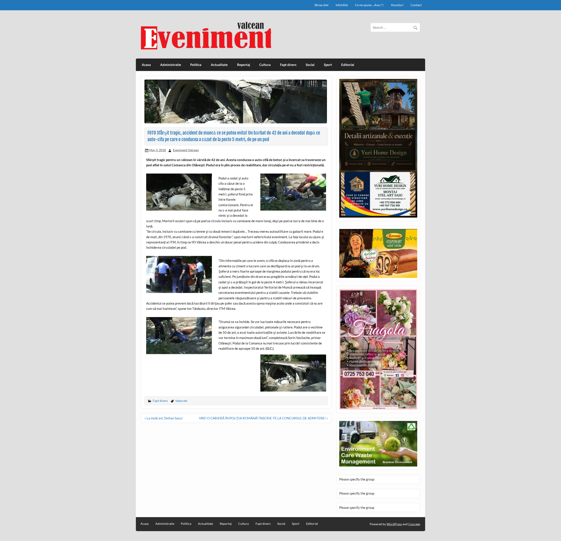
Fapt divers (288, 65)
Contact (416, 5)
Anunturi (397, 5)
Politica (195, 65)
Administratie (170, 65)
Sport (328, 65)
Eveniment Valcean (186, 150)
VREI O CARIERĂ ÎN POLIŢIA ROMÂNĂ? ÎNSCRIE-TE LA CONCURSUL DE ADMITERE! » (263, 418)
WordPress (394, 524)
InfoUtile (342, 5)
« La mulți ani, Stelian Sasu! (163, 418)
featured (181, 401)
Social (310, 65)
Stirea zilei (321, 5)
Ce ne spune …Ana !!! (369, 5)
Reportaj (243, 65)
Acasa (146, 65)
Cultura (265, 65)
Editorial (347, 65)
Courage (414, 524)
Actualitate (219, 65)
